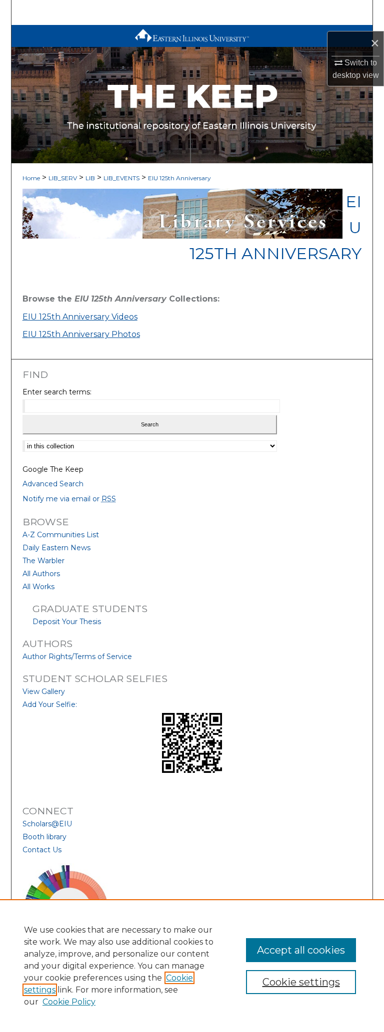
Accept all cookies (301, 950)
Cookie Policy (69, 1002)
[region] (192, 965)
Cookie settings (301, 982)
